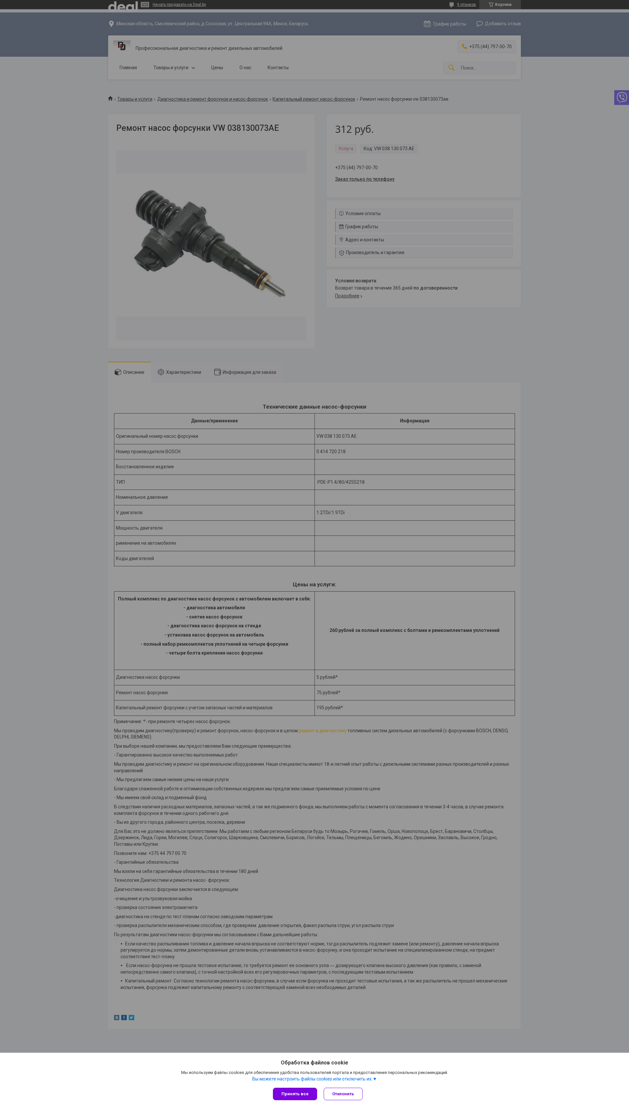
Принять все (295, 1093)
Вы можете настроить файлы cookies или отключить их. (312, 1079)
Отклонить (343, 1093)
